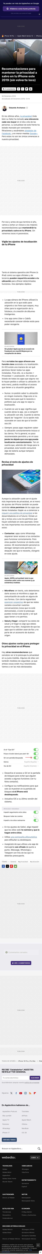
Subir (33, 1157)
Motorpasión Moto (28, 1201)
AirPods (24, 1116)
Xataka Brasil (6, 1232)
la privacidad (26, 116)
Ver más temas (9, 1140)
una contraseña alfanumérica (24, 837)
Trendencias (6, 1212)
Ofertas (24, 1124)
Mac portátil (6, 1116)
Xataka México (7, 1229)
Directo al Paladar (8, 1198)
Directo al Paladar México (11, 1239)
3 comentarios (10, 89)
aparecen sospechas (13, 602)
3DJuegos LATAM (28, 1229)
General (13, 862)
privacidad (24, 862)
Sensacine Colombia (29, 1236)
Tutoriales (25, 1111)
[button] (18, 107)
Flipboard (26, 89)
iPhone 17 (6, 1133)
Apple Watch (26, 1120)
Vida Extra (25, 1172)
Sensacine (25, 1183)
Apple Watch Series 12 (25, 36)
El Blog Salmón (27, 1212)
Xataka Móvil (6, 1172)
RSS (30, 1093)
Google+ (33, 133)
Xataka (4, 1169)
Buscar (39, 1149)
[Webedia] (9, 1159)
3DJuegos (25, 1169)
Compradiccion (7, 1218)
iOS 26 (24, 1133)
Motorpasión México (29, 1239)
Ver (22, 963)
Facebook (18, 89)
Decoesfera (6, 1215)
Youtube (21, 1093)
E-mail (30, 89)
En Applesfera (9, 346)
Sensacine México (28, 1232)
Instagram (25, 1093)
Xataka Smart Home (9, 1178)
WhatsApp (6, 1128)
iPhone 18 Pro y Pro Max (27, 1061)
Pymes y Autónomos (29, 1215)
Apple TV (5, 1120)
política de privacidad (32, 1082)
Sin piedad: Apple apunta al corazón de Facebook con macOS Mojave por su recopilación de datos (19, 351)
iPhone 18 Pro (9, 36)
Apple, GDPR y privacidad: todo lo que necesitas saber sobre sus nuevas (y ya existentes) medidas (19, 580)
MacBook (25, 1128)
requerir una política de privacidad (17, 513)
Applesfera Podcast (9, 1111)
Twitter (22, 89)
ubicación (35, 862)
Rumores (5, 1124)
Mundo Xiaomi (7, 1182)
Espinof (24, 1186)
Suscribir (35, 1078)
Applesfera (6, 1175)
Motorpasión (26, 1198)
